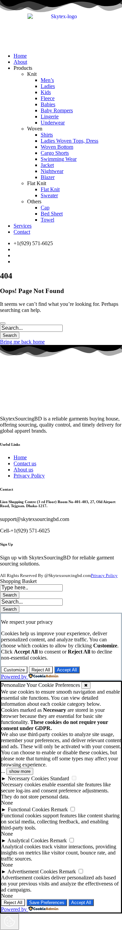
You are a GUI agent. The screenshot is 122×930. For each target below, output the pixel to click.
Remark (59, 809)
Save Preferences (46, 902)
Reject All (41, 669)
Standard (59, 778)
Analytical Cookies (27, 840)
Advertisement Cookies (32, 871)
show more (19, 771)
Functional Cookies (28, 809)
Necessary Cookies (28, 778)
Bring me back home (22, 342)
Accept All (67, 669)
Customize (14, 669)
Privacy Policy (104, 575)
